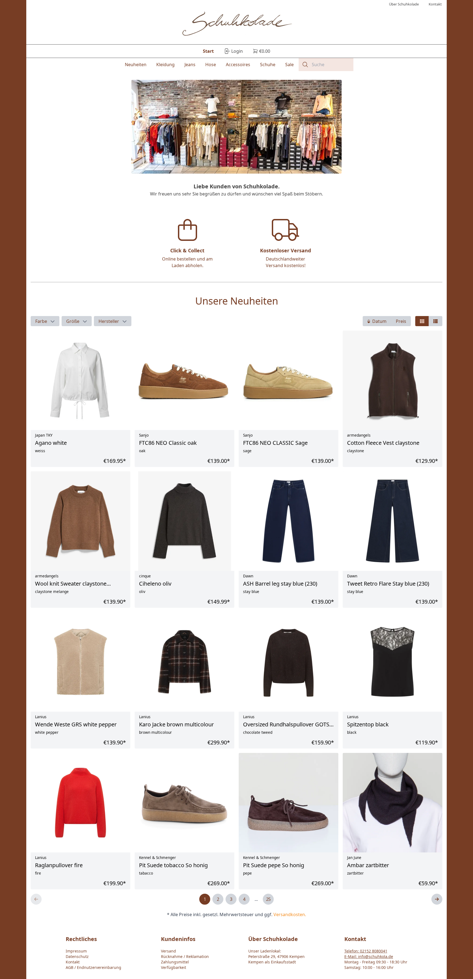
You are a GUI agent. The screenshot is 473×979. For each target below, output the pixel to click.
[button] (45, 321)
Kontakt (73, 962)
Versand (168, 951)
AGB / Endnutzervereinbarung (93, 967)
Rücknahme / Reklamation (185, 956)
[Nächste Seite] (436, 899)
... (256, 899)
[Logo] (236, 24)
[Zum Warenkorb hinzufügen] (433, 850)
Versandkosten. (289, 914)
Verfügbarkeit (173, 967)
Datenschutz (77, 956)
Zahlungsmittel (175, 962)
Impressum (76, 951)
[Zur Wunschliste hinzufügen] (421, 850)
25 (268, 899)
